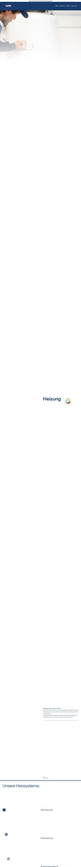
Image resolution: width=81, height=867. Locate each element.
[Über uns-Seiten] (77, 5)
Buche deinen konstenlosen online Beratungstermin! (40, 0)
